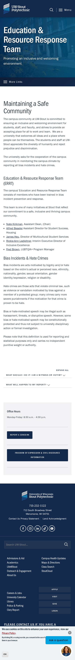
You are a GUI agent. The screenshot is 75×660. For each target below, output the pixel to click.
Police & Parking (15, 605)
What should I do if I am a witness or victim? (34, 375)
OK (5, 654)
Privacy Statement (30, 518)
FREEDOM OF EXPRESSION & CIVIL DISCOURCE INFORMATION (37, 455)
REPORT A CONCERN (19, 435)
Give (54, 604)
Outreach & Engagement (19, 571)
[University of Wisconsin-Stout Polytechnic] (37, 496)
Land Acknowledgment (54, 518)
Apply (55, 589)
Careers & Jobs (14, 593)
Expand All (62, 370)
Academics (12, 562)
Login (55, 611)
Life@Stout (12, 566)
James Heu (12, 236)
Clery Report (13, 609)
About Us (11, 575)
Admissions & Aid (15, 558)
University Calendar (16, 597)
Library (10, 601)
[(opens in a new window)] (23, 528)
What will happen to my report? (26, 384)
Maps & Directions (51, 562)
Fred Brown (13, 249)
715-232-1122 (37, 506)
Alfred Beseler (14, 228)
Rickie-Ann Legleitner (18, 241)
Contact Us (15, 518)
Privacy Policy (9, 633)
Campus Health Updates (54, 558)
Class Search (48, 566)
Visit (54, 597)
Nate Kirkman (14, 224)
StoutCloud (47, 571)
